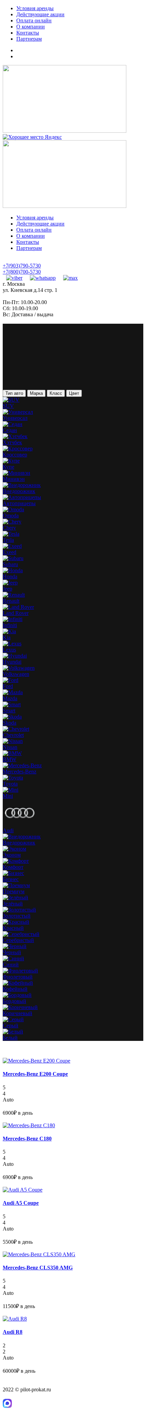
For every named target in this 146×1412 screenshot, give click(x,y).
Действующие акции (40, 14)
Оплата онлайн (34, 20)
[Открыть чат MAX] (7, 1406)
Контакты (27, 33)
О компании (30, 26)
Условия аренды (35, 8)
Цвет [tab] (74, 393)
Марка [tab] (36, 393)
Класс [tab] (56, 393)
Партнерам (29, 39)
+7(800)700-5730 (22, 272)
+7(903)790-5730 (22, 266)
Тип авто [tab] (14, 393)
